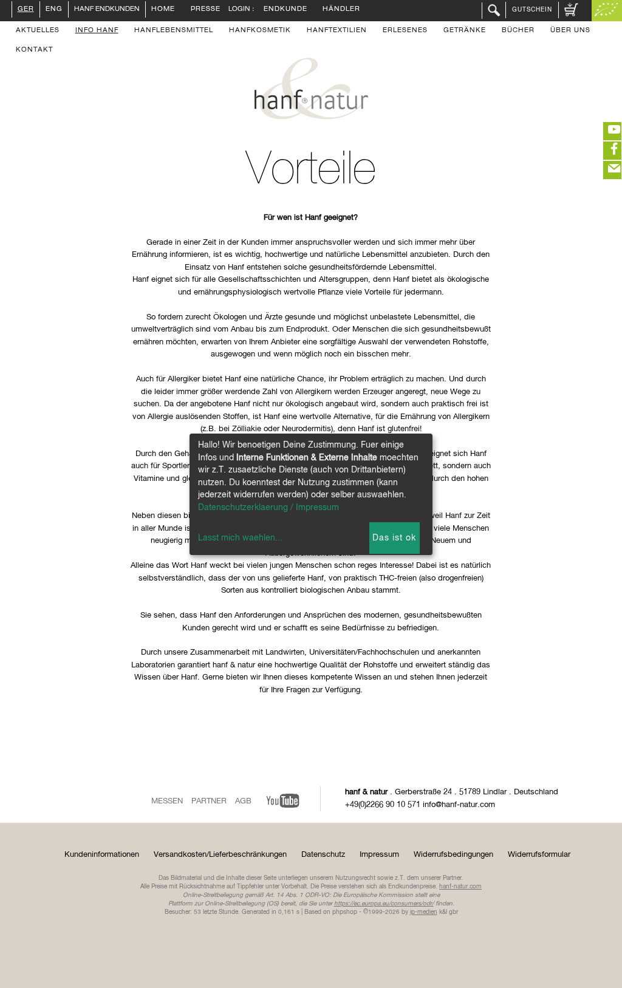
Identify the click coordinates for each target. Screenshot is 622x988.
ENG (54, 10)
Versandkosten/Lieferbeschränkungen (220, 855)
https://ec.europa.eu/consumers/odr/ (384, 904)
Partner (209, 801)
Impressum (379, 855)
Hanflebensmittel (173, 31)
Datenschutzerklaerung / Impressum (268, 507)
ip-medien (423, 912)
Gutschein (532, 10)
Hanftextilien (337, 31)
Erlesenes (405, 31)
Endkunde (285, 10)
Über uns (570, 31)
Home (163, 10)
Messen (167, 801)
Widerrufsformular (539, 855)
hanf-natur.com (460, 887)
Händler (341, 10)
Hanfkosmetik (260, 31)
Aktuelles (38, 31)
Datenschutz (323, 855)
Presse (205, 10)
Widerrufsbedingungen (453, 855)
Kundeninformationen (101, 855)
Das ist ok (394, 538)
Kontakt (34, 50)
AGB (243, 801)
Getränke (464, 31)
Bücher (518, 31)
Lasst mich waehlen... (240, 538)
